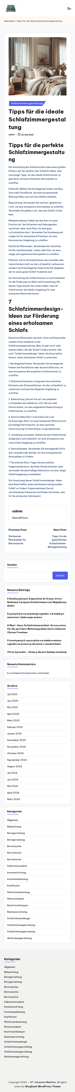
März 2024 (13, 799)
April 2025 (13, 713)
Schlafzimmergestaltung (27, 103)
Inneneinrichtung (16, 872)
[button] (20, 517)
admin (17, 511)
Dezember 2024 (16, 740)
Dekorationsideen (17, 865)
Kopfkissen (13, 885)
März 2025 (13, 720)
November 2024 (16, 746)
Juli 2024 (12, 772)
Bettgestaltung (16, 833)
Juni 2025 (12, 700)
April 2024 (13, 792)
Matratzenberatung (18, 892)
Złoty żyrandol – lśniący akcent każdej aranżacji (37, 652)
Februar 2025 (15, 727)
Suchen (12, 564)
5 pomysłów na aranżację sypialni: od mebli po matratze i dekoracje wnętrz (35, 615)
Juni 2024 (12, 779)
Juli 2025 (12, 694)
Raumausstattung (17, 911)
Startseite (9, 21)
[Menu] (69, 8)
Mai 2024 (12, 786)
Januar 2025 (14, 733)
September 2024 (17, 759)
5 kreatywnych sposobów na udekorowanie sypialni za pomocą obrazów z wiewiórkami (34, 642)
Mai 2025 (12, 707)
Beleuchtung (14, 826)
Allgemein (12, 820)
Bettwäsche (14, 846)
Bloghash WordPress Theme (43, 1086)
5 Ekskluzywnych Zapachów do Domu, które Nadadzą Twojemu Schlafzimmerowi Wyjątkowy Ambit (36, 602)
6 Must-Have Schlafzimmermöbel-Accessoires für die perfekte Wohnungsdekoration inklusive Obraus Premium (36, 629)
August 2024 (14, 766)
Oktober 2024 (15, 753)
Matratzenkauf (15, 898)
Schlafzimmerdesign (18, 918)
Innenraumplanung (17, 879)
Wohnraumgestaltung (19, 938)
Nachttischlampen (17, 905)
